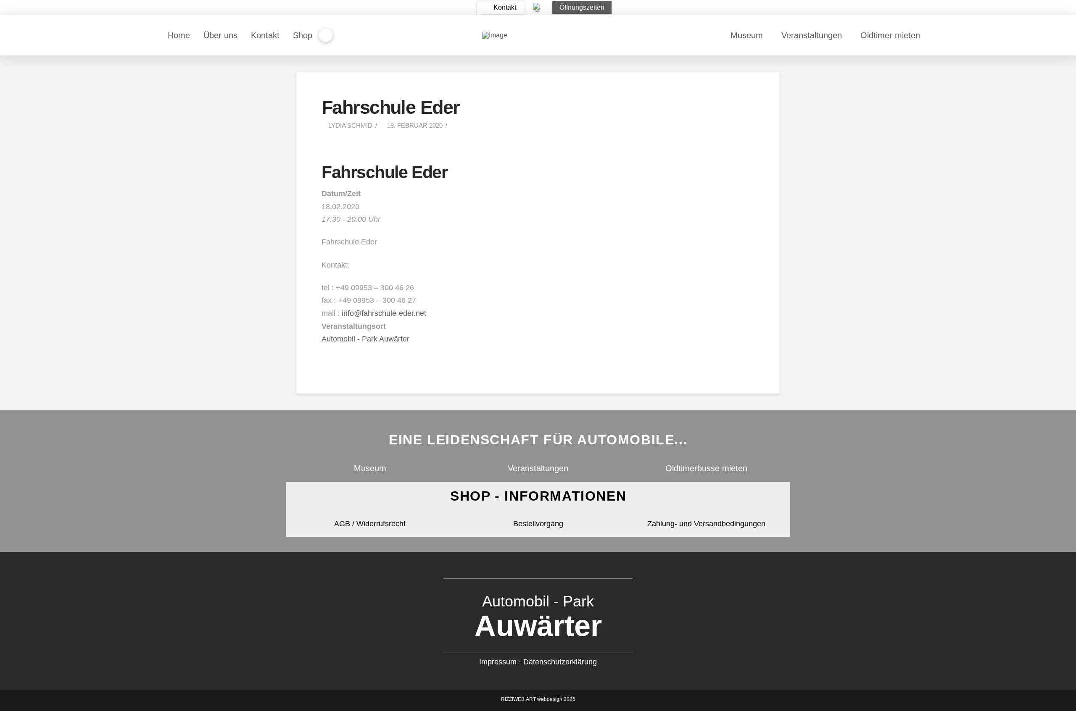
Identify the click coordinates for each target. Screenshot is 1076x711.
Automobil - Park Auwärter (365, 339)
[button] (501, 7)
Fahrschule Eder (384, 172)
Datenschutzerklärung (560, 662)
